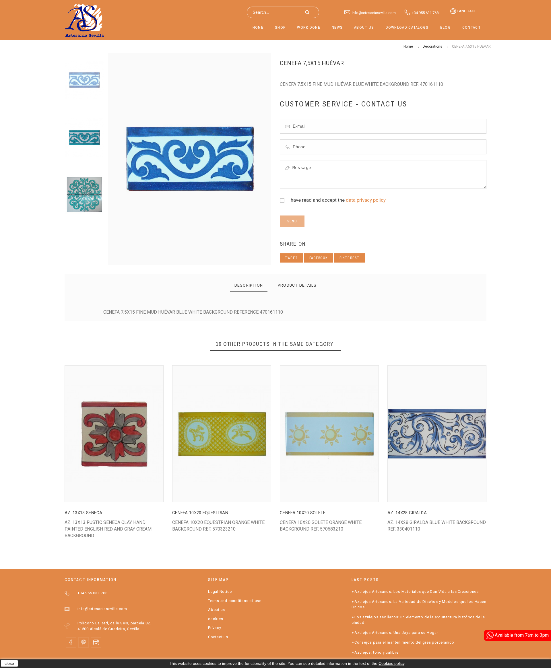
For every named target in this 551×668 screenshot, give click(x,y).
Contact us (218, 637)
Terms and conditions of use (234, 601)
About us (216, 609)
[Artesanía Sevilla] (84, 20)
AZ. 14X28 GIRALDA (407, 512)
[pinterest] (83, 642)
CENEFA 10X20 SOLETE (303, 512)
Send (292, 221)
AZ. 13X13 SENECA (83, 512)
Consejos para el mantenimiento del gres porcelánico (404, 642)
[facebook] (71, 642)
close (9, 663)
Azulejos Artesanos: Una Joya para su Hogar (396, 632)
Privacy (214, 628)
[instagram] (96, 642)
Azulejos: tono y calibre (376, 652)
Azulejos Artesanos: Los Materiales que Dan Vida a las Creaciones (416, 591)
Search (312, 12)
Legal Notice (220, 591)
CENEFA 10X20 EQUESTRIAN (200, 512)
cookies (215, 619)
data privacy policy (366, 200)
